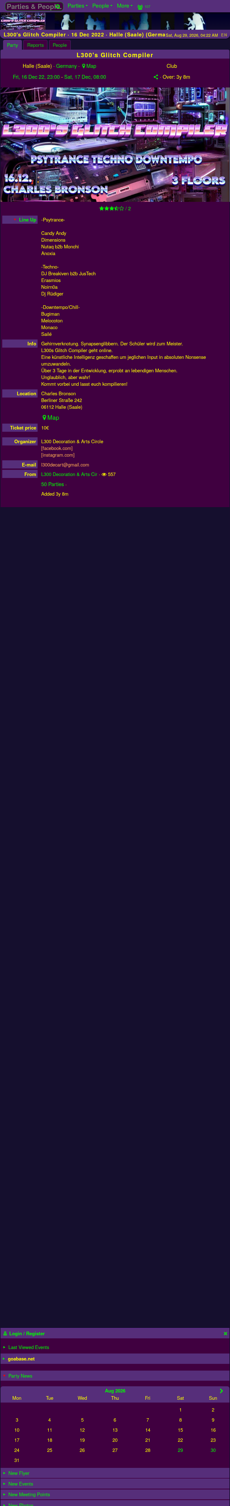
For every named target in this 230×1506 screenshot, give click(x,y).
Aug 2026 (115, 1390)
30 (213, 1450)
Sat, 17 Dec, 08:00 (85, 76)
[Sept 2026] (221, 1390)
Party (12, 44)
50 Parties (52, 484)
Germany (66, 65)
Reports (35, 44)
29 (180, 1450)
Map (91, 65)
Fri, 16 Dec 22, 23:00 (36, 76)
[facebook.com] (57, 448)
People (60, 44)
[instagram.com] (58, 454)
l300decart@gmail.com (65, 464)
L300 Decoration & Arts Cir (69, 474)
